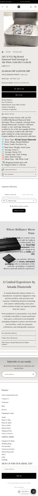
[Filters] (4, 201)
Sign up (19, 476)
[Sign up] (33, 374)
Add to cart (20, 89)
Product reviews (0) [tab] (10, 194)
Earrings (8, 52)
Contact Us (5, 399)
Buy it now (19, 95)
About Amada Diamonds (10, 395)
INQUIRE (4, 460)
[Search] (7, 6)
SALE (3, 457)
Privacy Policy (6, 425)
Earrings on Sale (17, 52)
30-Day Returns (25, 1)
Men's (3, 454)
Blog (3, 406)
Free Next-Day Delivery (9, 333)
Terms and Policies (19, 487)
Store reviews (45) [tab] (27, 194)
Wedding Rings (7, 444)
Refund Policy (6, 428)
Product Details (9, 114)
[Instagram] (19, 491)
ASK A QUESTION (9, 174)
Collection (5, 402)
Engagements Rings (8, 441)
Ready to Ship (6, 420)
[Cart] (35, 6)
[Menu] (2, 6)
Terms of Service (7, 434)
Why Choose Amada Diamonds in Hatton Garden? (15, 343)
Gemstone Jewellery (8, 449)
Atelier (4, 417)
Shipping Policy (7, 431)
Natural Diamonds (8, 452)
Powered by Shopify (26, 483)
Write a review (19, 211)
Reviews (4, 410)
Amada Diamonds (15, 483)
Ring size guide (7, 423)
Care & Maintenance (11, 169)
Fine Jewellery (6, 446)
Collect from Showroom (10, 338)
